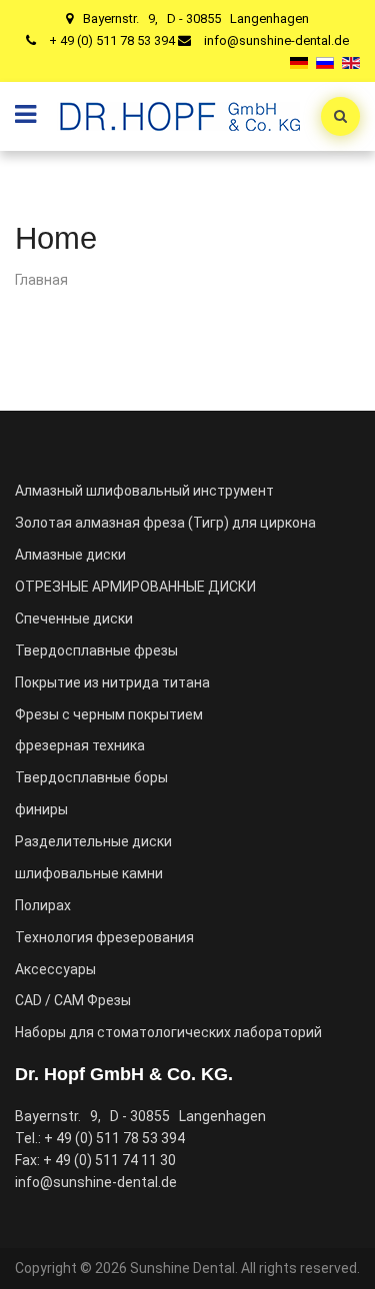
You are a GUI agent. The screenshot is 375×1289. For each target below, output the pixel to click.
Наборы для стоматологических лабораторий (168, 1032)
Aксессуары (55, 969)
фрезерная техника (80, 745)
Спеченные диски (74, 619)
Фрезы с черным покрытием (109, 714)
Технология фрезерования (104, 937)
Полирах (43, 905)
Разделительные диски (93, 841)
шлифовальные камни (89, 873)
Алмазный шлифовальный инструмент (144, 491)
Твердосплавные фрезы (96, 650)
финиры (41, 809)
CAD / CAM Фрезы (73, 1000)
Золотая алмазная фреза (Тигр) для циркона (165, 523)
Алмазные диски (70, 555)
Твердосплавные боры (91, 777)
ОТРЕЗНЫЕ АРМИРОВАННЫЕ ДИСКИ (135, 587)
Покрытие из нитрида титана (112, 682)
